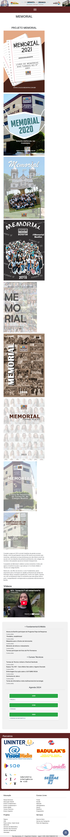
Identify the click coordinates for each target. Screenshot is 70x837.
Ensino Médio (7, 807)
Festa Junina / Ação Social (11, 823)
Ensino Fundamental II (10, 805)
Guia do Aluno (40, 819)
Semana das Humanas (10, 828)
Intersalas (6, 832)
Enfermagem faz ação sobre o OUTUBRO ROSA (22, 671)
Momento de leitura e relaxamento (17, 646)
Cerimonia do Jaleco (13, 676)
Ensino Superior (8, 811)
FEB (5, 821)
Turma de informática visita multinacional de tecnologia (24, 681)
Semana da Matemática (11, 826)
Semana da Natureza (10, 830)
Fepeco (6, 819)
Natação (38, 803)
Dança (38, 807)
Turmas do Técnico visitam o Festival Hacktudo (22, 662)
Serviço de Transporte (42, 821)
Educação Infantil (9, 801)
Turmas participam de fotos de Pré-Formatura (21, 650)
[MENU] (35, 9)
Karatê (38, 801)
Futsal (38, 800)
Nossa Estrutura (8, 800)
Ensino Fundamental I (10, 803)
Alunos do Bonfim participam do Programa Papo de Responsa (26, 632)
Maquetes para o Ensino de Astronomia (19, 641)
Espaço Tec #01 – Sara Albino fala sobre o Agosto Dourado (25, 667)
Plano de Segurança (42, 823)
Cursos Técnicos (8, 809)
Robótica (39, 809)
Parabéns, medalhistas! (14, 636)
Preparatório (40, 811)
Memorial (6, 825)
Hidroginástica (40, 805)
